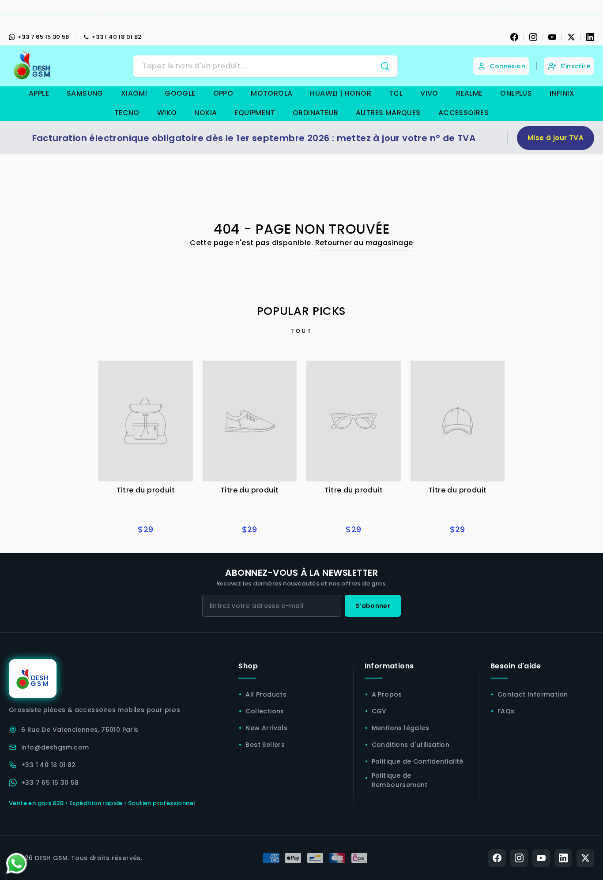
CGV (379, 711)
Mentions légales (400, 727)
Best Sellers (265, 744)
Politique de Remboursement (400, 780)
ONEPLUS (516, 93)
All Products (265, 694)
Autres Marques (388, 113)
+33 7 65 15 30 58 (43, 37)
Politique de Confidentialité (418, 761)
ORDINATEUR (315, 113)
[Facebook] (514, 37)
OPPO (223, 93)
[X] (571, 37)
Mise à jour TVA (556, 137)
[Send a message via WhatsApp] (16, 863)
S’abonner (372, 605)
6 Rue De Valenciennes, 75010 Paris (80, 729)
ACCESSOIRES (463, 113)
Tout (301, 331)
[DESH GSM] (33, 66)
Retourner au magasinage (364, 243)
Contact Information (532, 694)
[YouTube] (552, 37)
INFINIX (562, 93)
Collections (264, 711)
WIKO (167, 113)
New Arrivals (266, 727)
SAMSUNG (85, 93)
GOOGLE (180, 93)
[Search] (385, 66)
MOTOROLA (271, 93)
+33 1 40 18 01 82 (117, 37)
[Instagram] (533, 37)
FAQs (506, 711)
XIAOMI (134, 93)
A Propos (387, 694)
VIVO (429, 93)
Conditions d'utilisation (411, 744)
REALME (469, 93)
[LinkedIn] (590, 37)
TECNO (126, 113)
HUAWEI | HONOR (340, 93)
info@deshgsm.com (55, 747)
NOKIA (205, 113)
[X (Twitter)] (585, 858)
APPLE (39, 93)
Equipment (254, 113)
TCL (396, 93)
